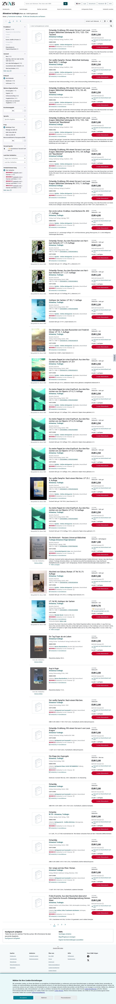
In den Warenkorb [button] (102, 47)
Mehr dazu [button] (7, 190)
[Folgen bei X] (88, 960)
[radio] (4, 81)
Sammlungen (23, 9)
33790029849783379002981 (69, 546)
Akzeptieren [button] (23, 997)
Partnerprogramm (33, 959)
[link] (110, 21)
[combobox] (43, 3)
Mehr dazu (7, 71)
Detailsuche (6, 9)
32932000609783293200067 (69, 400)
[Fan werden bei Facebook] (88, 956)
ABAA (61, 621)
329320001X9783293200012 (69, 251)
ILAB (65, 621)
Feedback (114, 358)
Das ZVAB (51, 956)
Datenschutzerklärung (54, 964)
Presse (50, 959)
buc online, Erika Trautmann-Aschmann (67, 910)
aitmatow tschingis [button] (15, 16)
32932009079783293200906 (69, 308)
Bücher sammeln (42, 9)
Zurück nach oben (58, 948)
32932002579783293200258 (69, 489)
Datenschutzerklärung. (38, 992)
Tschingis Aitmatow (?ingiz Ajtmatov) (62, 540)
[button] (6, 21)
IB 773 (51, 814)
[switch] (5, 149)
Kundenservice (71, 959)
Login (84, 3)
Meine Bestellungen (15, 964)
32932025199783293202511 (69, 370)
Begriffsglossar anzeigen (67, 937)
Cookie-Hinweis (52, 970)
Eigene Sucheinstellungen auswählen (71, 940)
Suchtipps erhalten (65, 934)
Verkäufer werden (108, 9)
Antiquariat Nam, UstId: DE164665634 (66, 766)
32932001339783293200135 (69, 340)
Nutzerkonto (92, 3)
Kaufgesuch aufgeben (12, 938)
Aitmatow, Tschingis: (61, 814)
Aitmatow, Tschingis (56, 215)
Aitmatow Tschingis (56, 702)
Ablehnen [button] (44, 997)
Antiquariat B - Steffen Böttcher (65, 822)
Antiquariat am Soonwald (63, 710)
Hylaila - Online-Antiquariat (63, 44)
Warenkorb (12, 967)
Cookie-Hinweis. (58, 990)
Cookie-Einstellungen (90, 989)
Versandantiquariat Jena (62, 551)
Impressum (51, 962)
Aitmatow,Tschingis (56, 37)
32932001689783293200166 (69, 582)
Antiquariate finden (87, 9)
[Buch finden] (66, 3)
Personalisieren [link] (66, 997)
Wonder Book (59, 615)
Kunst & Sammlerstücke (64, 9)
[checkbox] (4, 29)
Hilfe (110, 3)
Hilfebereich (71, 956)
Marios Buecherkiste (61, 646)
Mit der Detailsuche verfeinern (35, 16)
